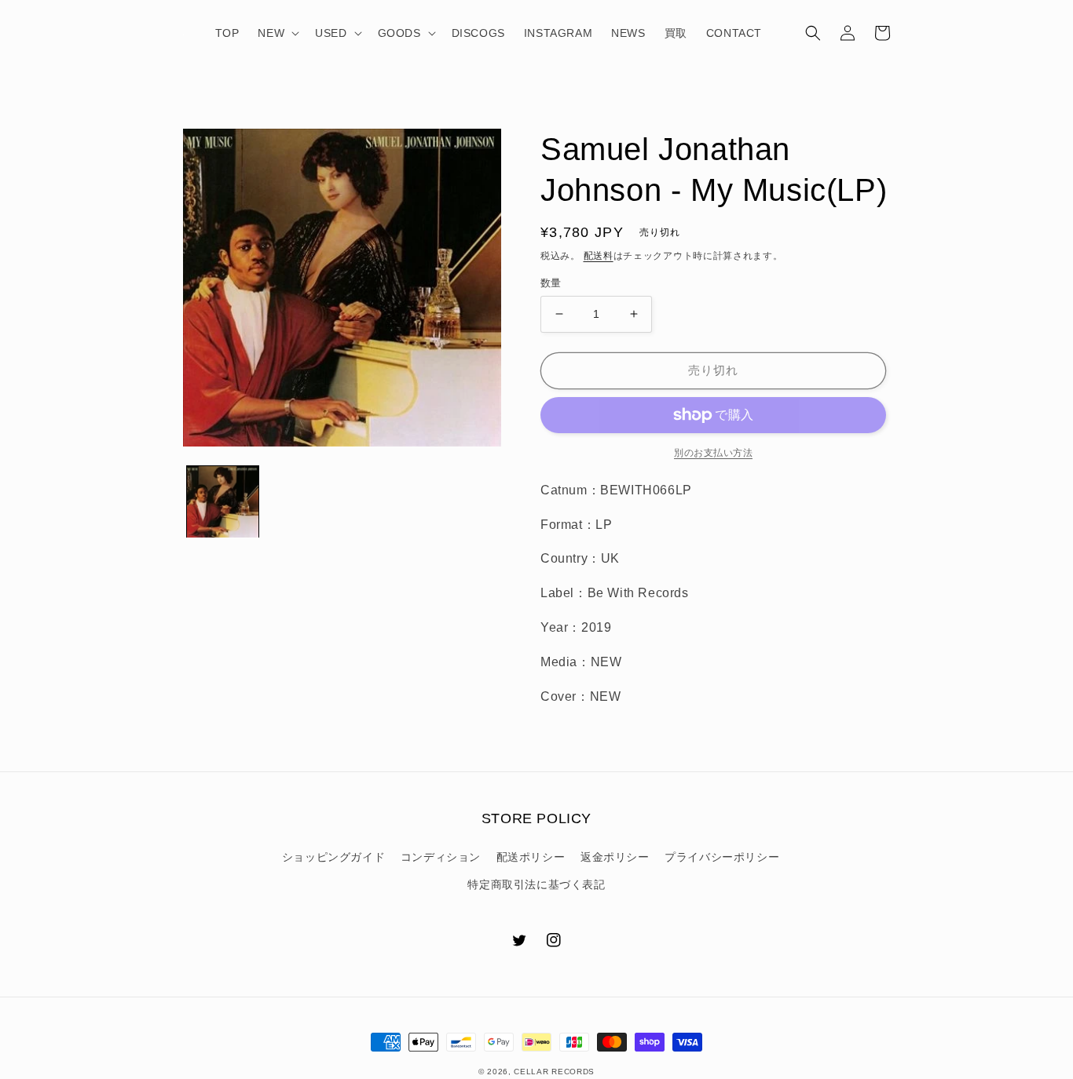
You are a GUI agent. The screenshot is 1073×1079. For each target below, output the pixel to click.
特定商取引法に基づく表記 (536, 884)
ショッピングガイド (333, 857)
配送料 (598, 255)
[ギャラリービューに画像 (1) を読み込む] (222, 502)
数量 (551, 283)
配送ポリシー (531, 857)
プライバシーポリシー (722, 857)
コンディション (441, 857)
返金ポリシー (615, 857)
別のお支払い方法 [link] (713, 452)
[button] (277, 32)
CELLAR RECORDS (554, 1071)
